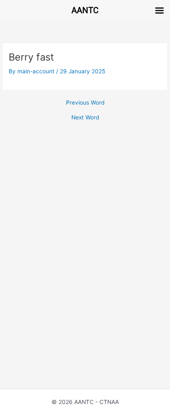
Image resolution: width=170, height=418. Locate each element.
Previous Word (85, 103)
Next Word (85, 118)
